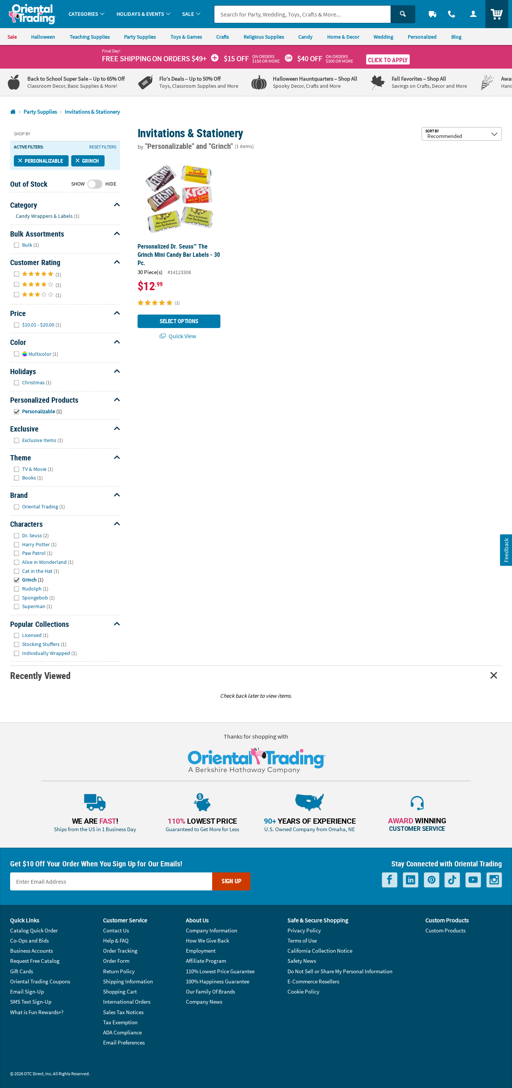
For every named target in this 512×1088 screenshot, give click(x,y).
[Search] (403, 14)
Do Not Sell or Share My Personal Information (339, 971)
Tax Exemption (120, 1022)
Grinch (90, 160)
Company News (204, 1001)
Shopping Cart (120, 991)
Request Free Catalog (35, 960)
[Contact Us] (452, 14)
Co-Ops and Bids (29, 940)
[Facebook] (389, 879)
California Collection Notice (319, 950)
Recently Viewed (40, 675)
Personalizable (44, 160)
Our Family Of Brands (210, 991)
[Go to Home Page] (13, 111)
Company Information (211, 930)
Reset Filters (102, 147)
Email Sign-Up (27, 991)
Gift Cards (21, 971)
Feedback (505, 550)
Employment (201, 950)
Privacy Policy (304, 930)
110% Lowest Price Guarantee (220, 971)
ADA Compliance (122, 1032)
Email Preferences (124, 1042)
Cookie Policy (303, 991)
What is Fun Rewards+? (36, 1012)
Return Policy (119, 971)
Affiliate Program (206, 960)
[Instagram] (494, 879)
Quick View (182, 336)
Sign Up (231, 881)
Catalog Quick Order (34, 930)
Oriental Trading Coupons (40, 981)
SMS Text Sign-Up (30, 1001)
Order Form (116, 960)
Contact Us (116, 930)
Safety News (301, 960)
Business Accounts (31, 950)
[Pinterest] (431, 879)
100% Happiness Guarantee (217, 981)
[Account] (473, 14)
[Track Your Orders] (432, 14)
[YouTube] (473, 879)
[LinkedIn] (410, 879)
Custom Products (445, 930)
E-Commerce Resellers (313, 981)
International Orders (126, 1001)
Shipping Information (128, 981)
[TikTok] (452, 879)
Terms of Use (302, 940)
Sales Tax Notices (123, 1012)
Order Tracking (120, 950)
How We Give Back (207, 940)
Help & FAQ (116, 940)
